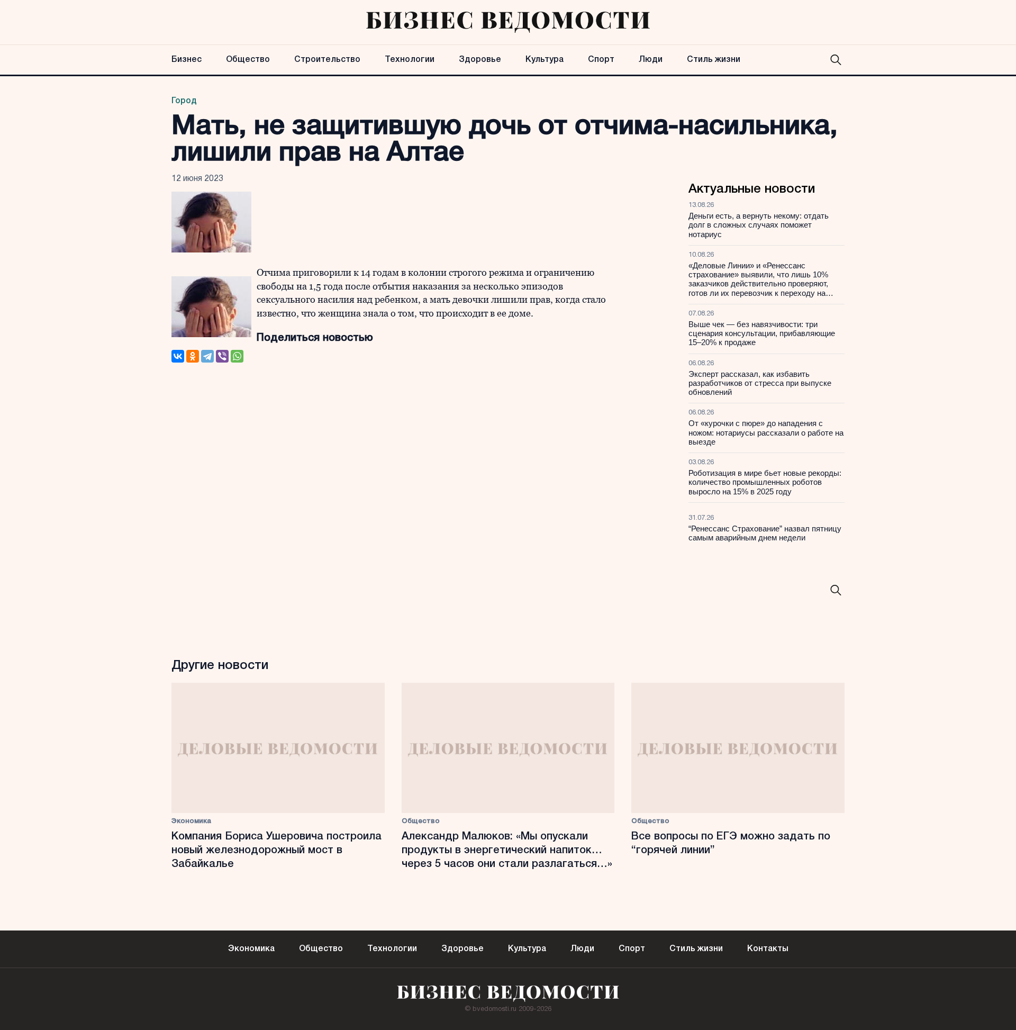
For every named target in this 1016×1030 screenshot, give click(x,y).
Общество (248, 60)
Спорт (601, 60)
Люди (651, 60)
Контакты (767, 949)
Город (184, 101)
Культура (544, 60)
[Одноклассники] (192, 356)
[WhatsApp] (237, 356)
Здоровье (480, 60)
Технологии (409, 60)
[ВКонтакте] (177, 356)
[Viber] (222, 356)
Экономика (191, 821)
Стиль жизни (713, 60)
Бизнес (186, 60)
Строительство (327, 60)
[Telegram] (207, 356)
